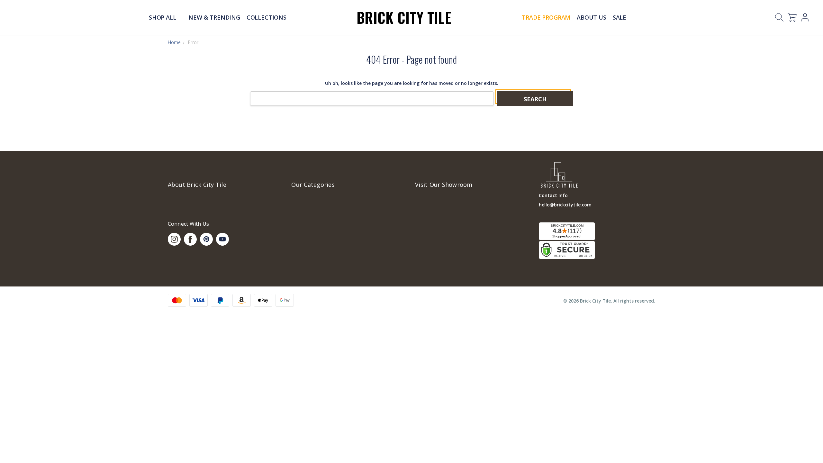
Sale (619, 17)
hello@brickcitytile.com (565, 205)
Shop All (163, 17)
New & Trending (214, 17)
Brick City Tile (404, 17)
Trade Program (546, 17)
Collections (266, 17)
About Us (591, 17)
